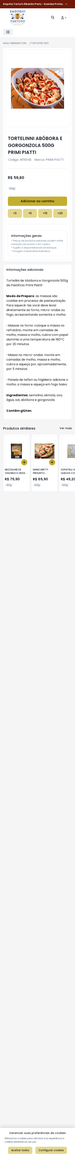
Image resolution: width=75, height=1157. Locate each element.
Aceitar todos (20, 1150)
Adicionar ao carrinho (37, 201)
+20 (60, 213)
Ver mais (66, 428)
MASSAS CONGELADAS (23, 43)
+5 (30, 213)
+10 (45, 213)
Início (6, 43)
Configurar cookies (51, 1150)
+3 (15, 213)
